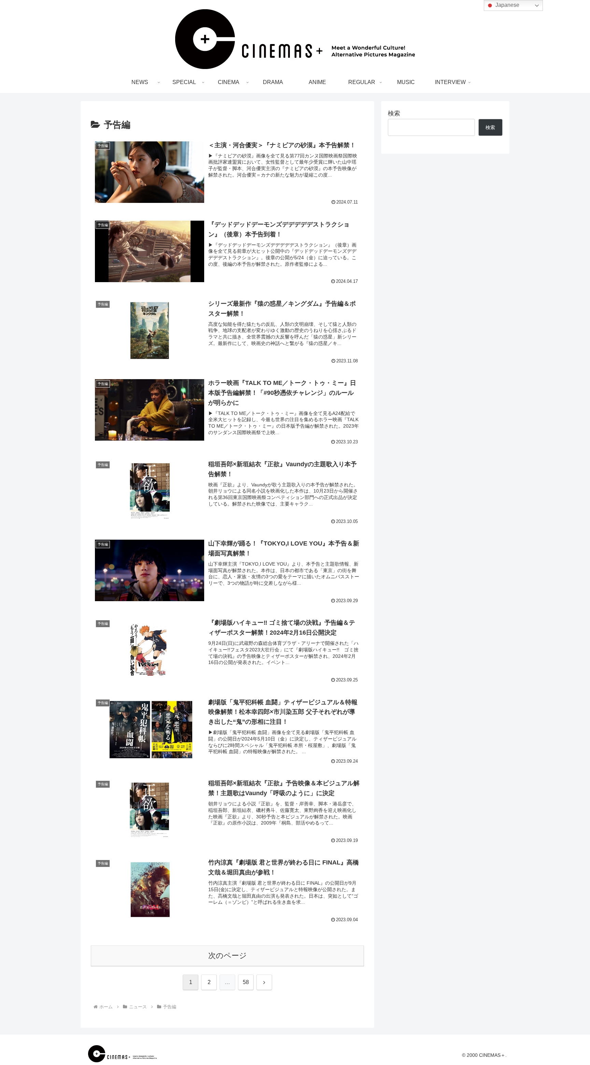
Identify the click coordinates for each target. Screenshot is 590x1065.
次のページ (227, 955)
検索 (394, 113)
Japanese (506, 5)
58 (246, 982)
